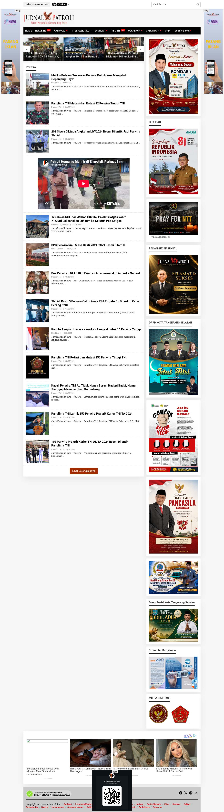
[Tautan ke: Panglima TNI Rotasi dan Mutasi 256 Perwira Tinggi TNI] (37, 366)
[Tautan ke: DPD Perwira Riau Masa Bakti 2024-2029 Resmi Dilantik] (37, 254)
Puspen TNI (56, 107)
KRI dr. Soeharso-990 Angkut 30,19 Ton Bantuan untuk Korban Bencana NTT (83, 55)
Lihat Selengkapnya (83, 470)
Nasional (55, 83)
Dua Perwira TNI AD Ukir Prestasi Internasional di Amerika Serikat (95, 273)
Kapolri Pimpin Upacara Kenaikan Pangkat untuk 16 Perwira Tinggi (96, 329)
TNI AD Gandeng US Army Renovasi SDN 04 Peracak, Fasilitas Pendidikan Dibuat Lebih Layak (42, 55)
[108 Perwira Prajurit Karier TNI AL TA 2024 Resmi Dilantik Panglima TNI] (63, 456)
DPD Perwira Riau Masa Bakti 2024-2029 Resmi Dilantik (88, 245)
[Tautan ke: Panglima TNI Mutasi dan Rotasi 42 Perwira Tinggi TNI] (37, 112)
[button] (198, 4)
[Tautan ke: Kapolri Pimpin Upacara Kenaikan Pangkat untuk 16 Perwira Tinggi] (37, 338)
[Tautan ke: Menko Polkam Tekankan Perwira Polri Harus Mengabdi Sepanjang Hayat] (37, 84)
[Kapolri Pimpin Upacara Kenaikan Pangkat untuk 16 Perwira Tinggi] (68, 339)
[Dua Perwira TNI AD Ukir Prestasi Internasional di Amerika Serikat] (64, 283)
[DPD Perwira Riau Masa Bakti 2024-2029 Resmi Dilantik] (79, 255)
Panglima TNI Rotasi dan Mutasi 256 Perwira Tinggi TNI (88, 357)
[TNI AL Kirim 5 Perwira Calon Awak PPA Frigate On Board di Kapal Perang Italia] (65, 315)
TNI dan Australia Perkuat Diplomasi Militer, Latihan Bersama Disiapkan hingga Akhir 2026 (122, 55)
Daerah (65, 225)
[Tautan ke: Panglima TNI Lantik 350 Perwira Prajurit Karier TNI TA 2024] (37, 422)
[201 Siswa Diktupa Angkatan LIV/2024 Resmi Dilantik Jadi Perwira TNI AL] (139, 142)
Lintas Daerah (57, 249)
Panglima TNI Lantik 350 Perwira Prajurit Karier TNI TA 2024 (91, 413)
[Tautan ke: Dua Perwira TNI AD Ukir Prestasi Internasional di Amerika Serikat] (37, 282)
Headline (55, 333)
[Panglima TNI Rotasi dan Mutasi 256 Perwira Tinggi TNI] (56, 368)
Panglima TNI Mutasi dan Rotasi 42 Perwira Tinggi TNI (88, 103)
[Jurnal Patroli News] (48, 17)
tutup (18, 10)
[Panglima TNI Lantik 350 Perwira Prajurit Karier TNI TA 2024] (52, 424)
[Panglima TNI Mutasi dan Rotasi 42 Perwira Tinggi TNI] (62, 113)
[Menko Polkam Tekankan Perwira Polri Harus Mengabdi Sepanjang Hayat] (60, 89)
